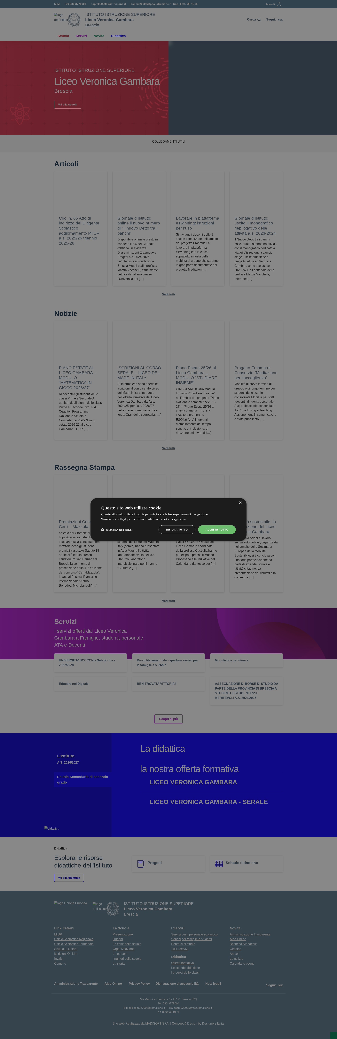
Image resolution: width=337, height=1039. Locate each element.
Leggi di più (179, 519)
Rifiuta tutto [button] (177, 529)
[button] (117, 529)
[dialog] (168, 519)
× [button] (240, 502)
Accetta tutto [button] (217, 529)
